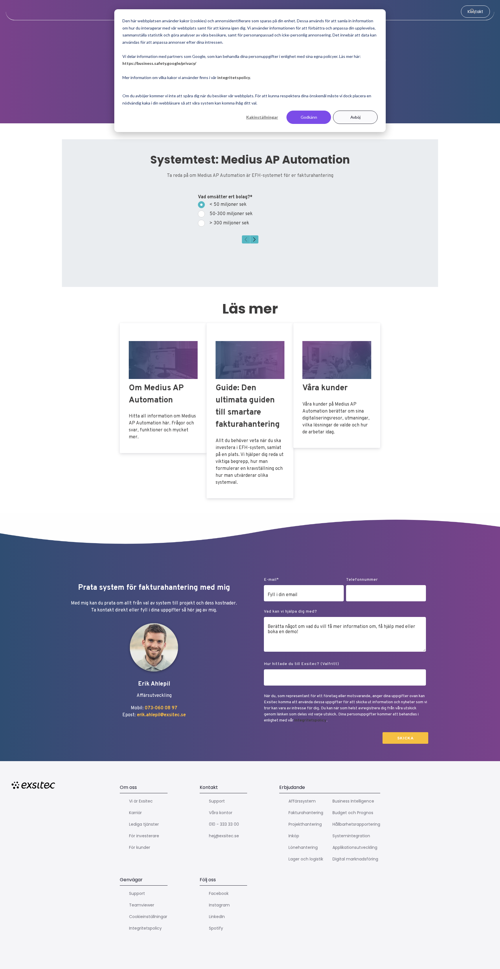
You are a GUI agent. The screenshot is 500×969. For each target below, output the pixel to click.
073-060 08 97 (161, 708)
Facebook (219, 893)
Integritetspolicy (310, 720)
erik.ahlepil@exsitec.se (161, 715)
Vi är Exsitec (141, 801)
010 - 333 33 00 (224, 824)
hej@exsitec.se (224, 836)
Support (217, 801)
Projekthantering (305, 824)
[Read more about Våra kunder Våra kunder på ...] (336, 385)
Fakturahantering (305, 813)
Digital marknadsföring (355, 859)
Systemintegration (351, 836)
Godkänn (309, 117)
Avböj (355, 117)
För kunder (139, 847)
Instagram (219, 905)
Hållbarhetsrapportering (356, 824)
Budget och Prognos (352, 813)
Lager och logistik (305, 859)
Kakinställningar (262, 117)
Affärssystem (302, 801)
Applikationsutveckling (354, 847)
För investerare (144, 836)
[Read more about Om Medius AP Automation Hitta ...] (163, 388)
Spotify (216, 928)
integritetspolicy (233, 77)
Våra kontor (220, 813)
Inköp (293, 836)
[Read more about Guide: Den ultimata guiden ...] (250, 410)
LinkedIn (217, 916)
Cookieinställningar (148, 916)
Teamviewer (141, 905)
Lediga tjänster (144, 824)
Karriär (135, 813)
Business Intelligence (353, 801)
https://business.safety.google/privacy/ (159, 63)
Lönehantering (303, 847)
